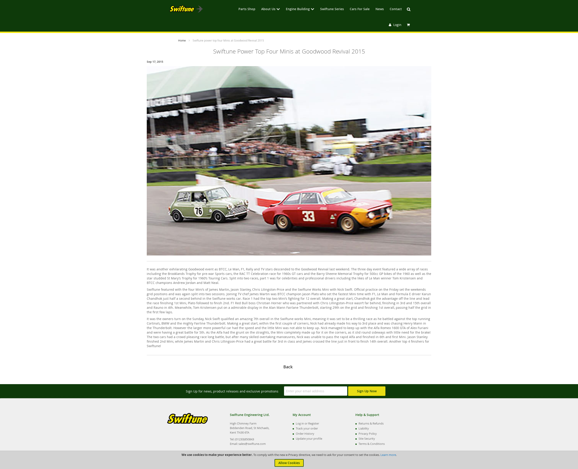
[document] (289, 460)
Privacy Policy (368, 434)
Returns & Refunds (371, 423)
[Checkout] (409, 25)
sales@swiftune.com (252, 444)
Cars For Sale (360, 9)
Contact (396, 9)
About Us (268, 9)
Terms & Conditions (372, 444)
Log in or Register (307, 423)
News (379, 9)
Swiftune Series (332, 9)
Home (182, 40)
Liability (364, 428)
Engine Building (298, 9)
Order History (305, 434)
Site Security (367, 438)
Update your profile (309, 438)
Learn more (388, 455)
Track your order (307, 428)
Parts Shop (246, 9)
